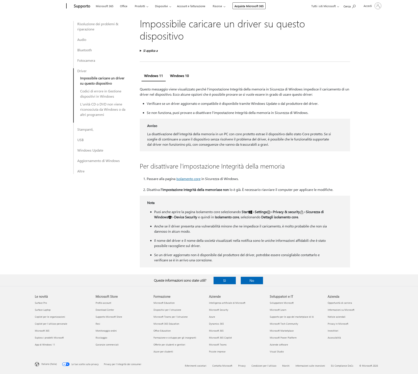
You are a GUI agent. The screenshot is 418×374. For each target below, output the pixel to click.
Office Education (162, 330)
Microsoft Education (164, 302)
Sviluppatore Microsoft (282, 302)
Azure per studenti (163, 351)
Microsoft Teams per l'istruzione (170, 316)
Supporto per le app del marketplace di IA (292, 316)
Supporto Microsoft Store (109, 316)
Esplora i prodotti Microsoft (49, 337)
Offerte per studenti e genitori (169, 344)
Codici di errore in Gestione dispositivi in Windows (100, 94)
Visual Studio (277, 351)
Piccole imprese (217, 351)
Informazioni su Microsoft (341, 309)
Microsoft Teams (218, 344)
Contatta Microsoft (222, 365)
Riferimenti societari (195, 365)
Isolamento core (188, 178)
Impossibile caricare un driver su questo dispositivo (102, 80)
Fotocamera (86, 60)
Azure (212, 316)
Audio (81, 39)
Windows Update (90, 150)
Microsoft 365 (104, 6)
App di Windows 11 (45, 344)
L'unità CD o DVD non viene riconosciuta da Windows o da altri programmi (102, 109)
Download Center (105, 309)
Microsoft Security (218, 309)
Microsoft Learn (278, 309)
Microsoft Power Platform (283, 337)
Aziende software (279, 344)
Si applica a (150, 50)
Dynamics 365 (216, 323)
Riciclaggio (101, 337)
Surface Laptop (43, 309)
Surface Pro (41, 302)
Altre (80, 171)
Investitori (333, 330)
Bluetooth (84, 50)
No (251, 280)
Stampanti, (85, 129)
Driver (82, 70)
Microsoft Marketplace (282, 330)
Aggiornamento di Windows (98, 160)
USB (80, 139)
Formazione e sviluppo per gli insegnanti (174, 337)
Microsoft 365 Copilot (220, 337)
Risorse (217, 6)
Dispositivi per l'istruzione (167, 309)
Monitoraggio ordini (106, 330)
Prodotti (140, 6)
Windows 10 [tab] (179, 75)
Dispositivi (161, 6)
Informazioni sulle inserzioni (310, 365)
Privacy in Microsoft (338, 323)
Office (123, 6)
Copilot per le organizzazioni (50, 316)
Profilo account (103, 302)
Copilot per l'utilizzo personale (51, 323)
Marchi (286, 365)
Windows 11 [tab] (153, 75)
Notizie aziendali (337, 316)
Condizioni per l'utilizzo (263, 365)
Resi (98, 323)
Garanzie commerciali (107, 344)
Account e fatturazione (191, 6)
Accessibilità (334, 337)
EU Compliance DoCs (342, 365)
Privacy (242, 365)
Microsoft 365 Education (166, 323)
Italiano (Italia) (49, 364)
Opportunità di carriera (340, 302)
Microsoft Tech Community (284, 323)
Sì (224, 280)
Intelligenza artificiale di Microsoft (227, 302)
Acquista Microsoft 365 (249, 6)
